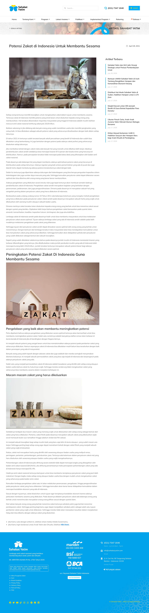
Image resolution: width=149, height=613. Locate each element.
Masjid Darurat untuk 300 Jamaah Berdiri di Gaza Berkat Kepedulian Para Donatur (123, 108)
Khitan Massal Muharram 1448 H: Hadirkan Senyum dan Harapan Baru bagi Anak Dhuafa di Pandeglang (122, 135)
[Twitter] (14, 603)
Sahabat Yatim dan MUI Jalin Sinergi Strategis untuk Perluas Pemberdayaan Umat (123, 67)
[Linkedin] (39, 603)
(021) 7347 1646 (116, 8)
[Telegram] (31, 603)
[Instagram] (24, 603)
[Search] (65, 8)
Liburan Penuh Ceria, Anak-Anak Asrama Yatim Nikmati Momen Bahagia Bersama (123, 121)
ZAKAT (135, 8)
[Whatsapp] (28, 603)
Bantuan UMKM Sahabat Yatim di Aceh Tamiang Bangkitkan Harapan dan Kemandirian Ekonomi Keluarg (123, 81)
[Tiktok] (21, 603)
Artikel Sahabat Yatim (124, 28)
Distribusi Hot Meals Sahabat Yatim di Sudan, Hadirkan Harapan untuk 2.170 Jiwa (123, 94)
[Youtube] (17, 603)
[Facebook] (10, 603)
